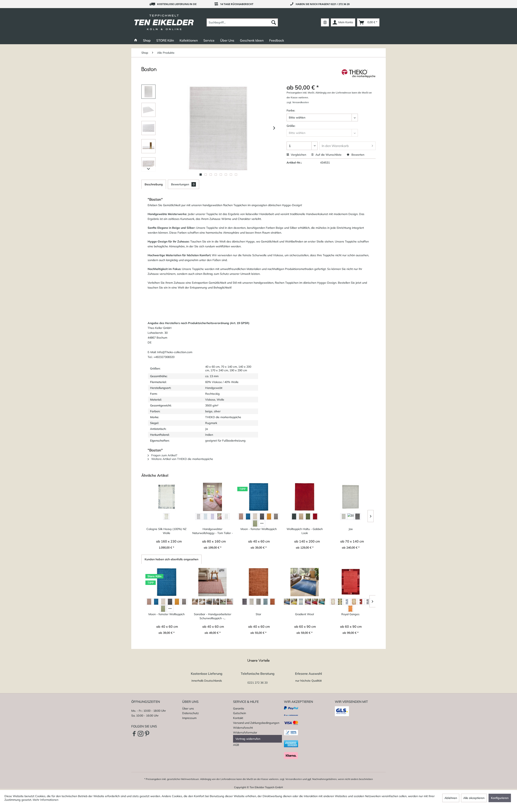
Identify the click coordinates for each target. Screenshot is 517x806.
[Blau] (248, 516)
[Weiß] (226, 516)
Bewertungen (182, 184)
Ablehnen (450, 798)
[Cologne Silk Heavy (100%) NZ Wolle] (166, 497)
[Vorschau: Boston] (148, 92)
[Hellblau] (205, 516)
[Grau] (166, 516)
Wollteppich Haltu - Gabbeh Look (305, 531)
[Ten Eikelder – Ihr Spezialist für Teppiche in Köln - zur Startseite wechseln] (164, 22)
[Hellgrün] (255, 523)
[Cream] (255, 516)
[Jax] (351, 497)
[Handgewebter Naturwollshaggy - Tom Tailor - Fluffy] (212, 497)
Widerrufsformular (245, 732)
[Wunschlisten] (325, 22)
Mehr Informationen (45, 800)
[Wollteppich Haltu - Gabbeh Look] (305, 497)
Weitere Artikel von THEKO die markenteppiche (181, 459)
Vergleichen (298, 154)
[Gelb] (294, 601)
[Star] (258, 582)
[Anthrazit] (294, 516)
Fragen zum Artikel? (163, 455)
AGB (236, 745)
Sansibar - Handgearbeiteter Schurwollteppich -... (212, 616)
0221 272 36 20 (257, 682)
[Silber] (368, 601)
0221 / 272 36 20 (340, 4)
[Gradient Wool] (305, 582)
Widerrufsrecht (243, 727)
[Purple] (212, 516)
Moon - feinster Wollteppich (259, 529)
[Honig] (354, 601)
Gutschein (239, 713)
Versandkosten (293, 779)
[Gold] (269, 516)
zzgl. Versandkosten (298, 102)
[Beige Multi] (343, 516)
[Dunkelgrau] (262, 516)
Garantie (238, 708)
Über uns (188, 708)
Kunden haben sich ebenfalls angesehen (171, 559)
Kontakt (238, 718)
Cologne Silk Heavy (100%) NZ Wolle (166, 531)
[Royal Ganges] (350, 582)
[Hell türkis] (265, 601)
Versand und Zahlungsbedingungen (256, 723)
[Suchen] (273, 22)
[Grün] (308, 516)
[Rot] (315, 516)
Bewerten (357, 154)
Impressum (189, 718)
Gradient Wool (304, 614)
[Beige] (241, 516)
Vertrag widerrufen (247, 739)
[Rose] (219, 516)
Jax (351, 529)
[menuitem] (242, 22)
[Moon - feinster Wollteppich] (258, 497)
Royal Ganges (350, 614)
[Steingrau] (357, 516)
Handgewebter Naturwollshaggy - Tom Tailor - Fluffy (212, 531)
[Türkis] (321, 601)
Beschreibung (154, 184)
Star (258, 614)
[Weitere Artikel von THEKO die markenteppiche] (359, 73)
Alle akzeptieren (473, 798)
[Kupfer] (272, 601)
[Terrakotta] (350, 608)
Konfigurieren (500, 798)
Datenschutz (190, 713)
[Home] (135, 40)
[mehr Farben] (262, 523)
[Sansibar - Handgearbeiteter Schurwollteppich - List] (213, 582)
